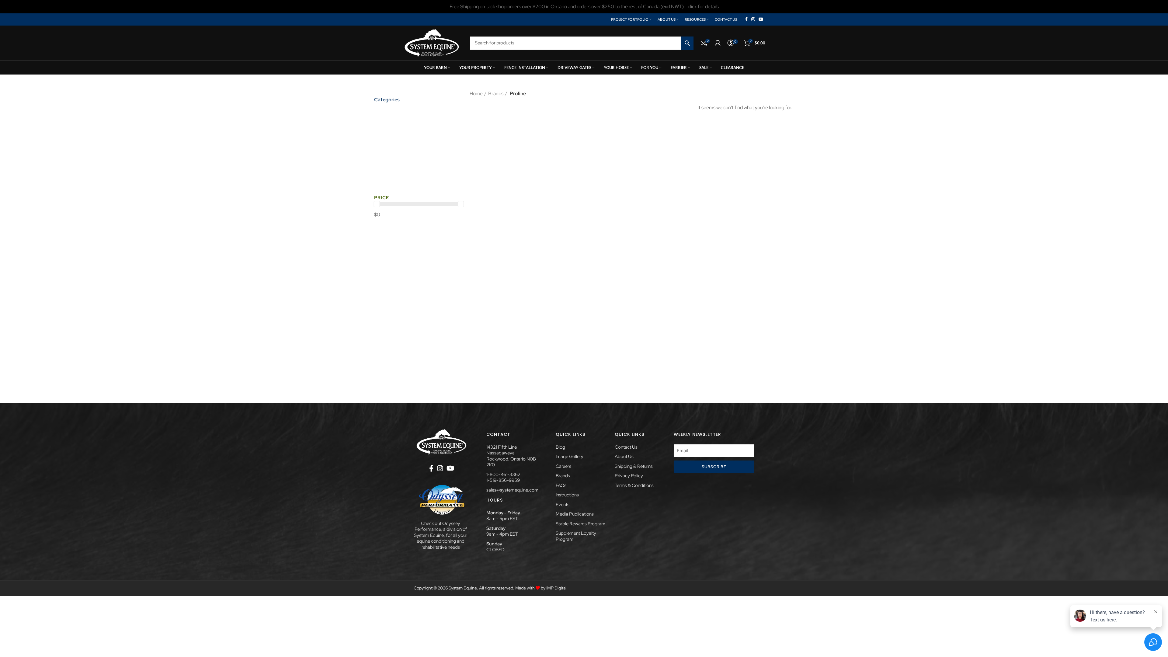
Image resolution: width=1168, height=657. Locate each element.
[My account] (718, 43)
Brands (495, 93)
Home (476, 93)
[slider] (377, 204)
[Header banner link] (584, 6)
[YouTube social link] (761, 19)
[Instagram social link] (753, 19)
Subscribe (714, 466)
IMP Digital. (557, 588)
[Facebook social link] (746, 19)
